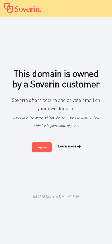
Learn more (69, 146)
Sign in (41, 147)
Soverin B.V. (55, 197)
